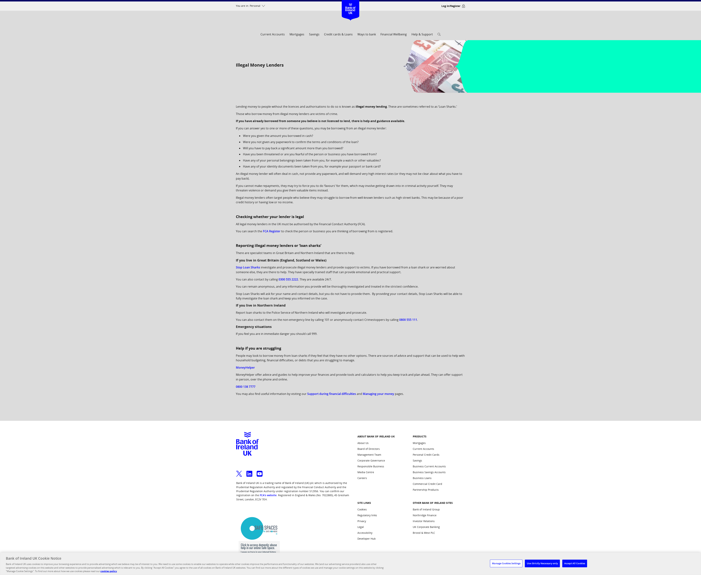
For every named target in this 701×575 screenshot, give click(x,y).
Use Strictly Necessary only (542, 563)
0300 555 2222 (288, 279)
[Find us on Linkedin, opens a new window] (249, 471)
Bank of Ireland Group (426, 509)
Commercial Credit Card (427, 484)
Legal (360, 527)
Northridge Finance (424, 515)
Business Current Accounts (429, 466)
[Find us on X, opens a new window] (239, 471)
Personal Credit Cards (426, 454)
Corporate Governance (371, 460)
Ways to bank (366, 34)
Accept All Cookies (574, 563)
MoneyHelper (245, 368)
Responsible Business (370, 466)
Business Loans (422, 478)
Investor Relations (424, 521)
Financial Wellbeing (393, 34)
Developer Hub (366, 538)
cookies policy (108, 571)
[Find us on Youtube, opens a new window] (260, 471)
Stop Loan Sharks (248, 267)
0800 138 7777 (245, 387)
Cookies (362, 509)
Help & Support (422, 34)
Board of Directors (368, 449)
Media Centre (365, 472)
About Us (363, 443)
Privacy (361, 521)
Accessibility (364, 532)
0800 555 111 (408, 320)
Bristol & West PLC (424, 532)
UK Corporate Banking (426, 527)
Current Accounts (273, 34)
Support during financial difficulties (331, 394)
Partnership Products (426, 489)
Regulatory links (367, 515)
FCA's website (268, 495)
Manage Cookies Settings (506, 563)
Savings (314, 34)
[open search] (439, 35)
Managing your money (378, 394)
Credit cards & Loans (338, 34)
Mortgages (297, 34)
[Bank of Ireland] (351, 5)
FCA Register (271, 231)
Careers (362, 478)
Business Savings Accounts (429, 472)
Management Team (369, 454)
